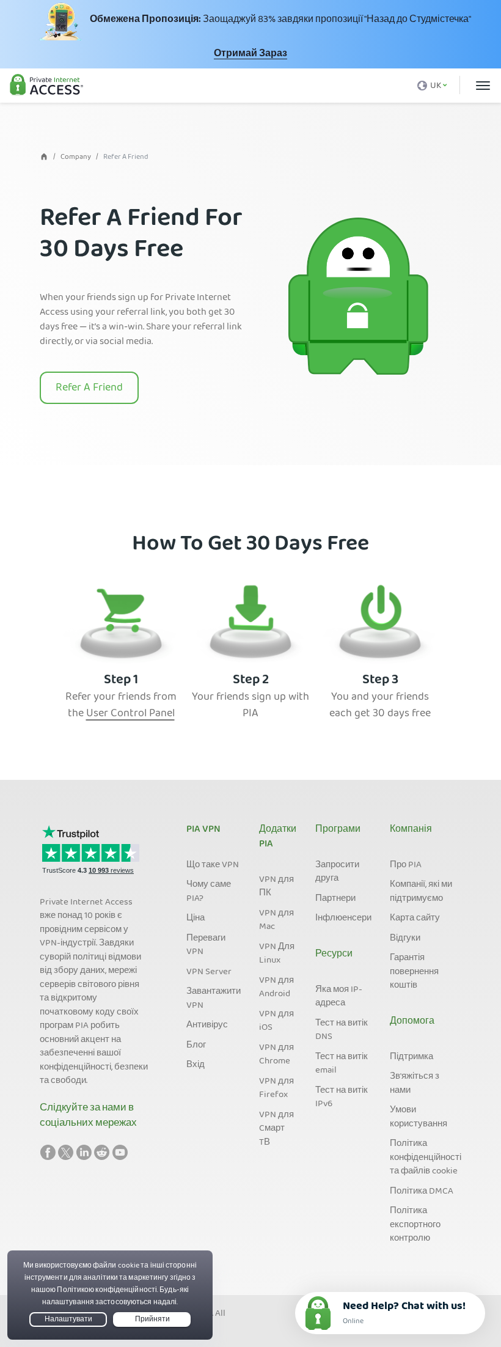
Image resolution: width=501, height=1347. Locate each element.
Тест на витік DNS (341, 1031)
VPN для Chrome (276, 1055)
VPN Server (209, 972)
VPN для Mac (276, 921)
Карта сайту (415, 919)
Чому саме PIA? (208, 892)
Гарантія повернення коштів (414, 972)
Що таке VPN (212, 865)
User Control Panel (130, 714)
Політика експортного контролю (415, 1225)
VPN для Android (276, 988)
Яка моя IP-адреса (338, 997)
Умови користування (418, 1117)
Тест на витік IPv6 (341, 1098)
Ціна (195, 919)
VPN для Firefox (276, 1089)
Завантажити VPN (213, 999)
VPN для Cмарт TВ (276, 1129)
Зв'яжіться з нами (414, 1084)
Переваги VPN (205, 946)
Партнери (335, 899)
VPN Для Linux (276, 954)
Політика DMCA (421, 1192)
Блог (196, 1046)
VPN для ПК (276, 887)
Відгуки (405, 939)
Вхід (195, 1065)
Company (75, 157)
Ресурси (334, 954)
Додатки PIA (277, 837)
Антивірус (207, 1025)
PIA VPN (203, 830)
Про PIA (406, 865)
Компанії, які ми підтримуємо (421, 892)
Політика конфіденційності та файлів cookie (425, 1158)
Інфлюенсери (343, 919)
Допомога (412, 1022)
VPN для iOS (276, 1022)
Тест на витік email (341, 1064)
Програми (337, 830)
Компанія (411, 830)
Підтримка (411, 1057)
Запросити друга (337, 872)
